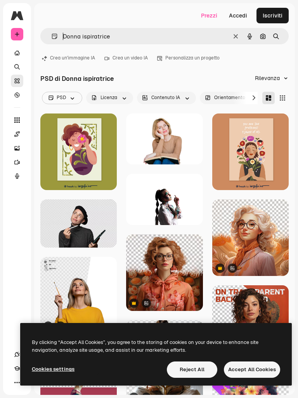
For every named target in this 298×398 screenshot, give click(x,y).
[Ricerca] (17, 67)
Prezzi (209, 15)
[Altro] (17, 382)
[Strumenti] (17, 120)
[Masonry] (268, 98)
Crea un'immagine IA (72, 58)
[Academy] (17, 368)
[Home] (17, 53)
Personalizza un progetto (192, 58)
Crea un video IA (130, 58)
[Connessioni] (17, 354)
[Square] (282, 98)
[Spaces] (17, 134)
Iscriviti (272, 15)
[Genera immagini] (17, 148)
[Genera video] (17, 162)
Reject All (192, 369)
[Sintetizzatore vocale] (17, 176)
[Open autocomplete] (51, 36)
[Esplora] (17, 95)
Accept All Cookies (252, 369)
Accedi (238, 15)
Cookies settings (53, 369)
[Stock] (17, 81)
